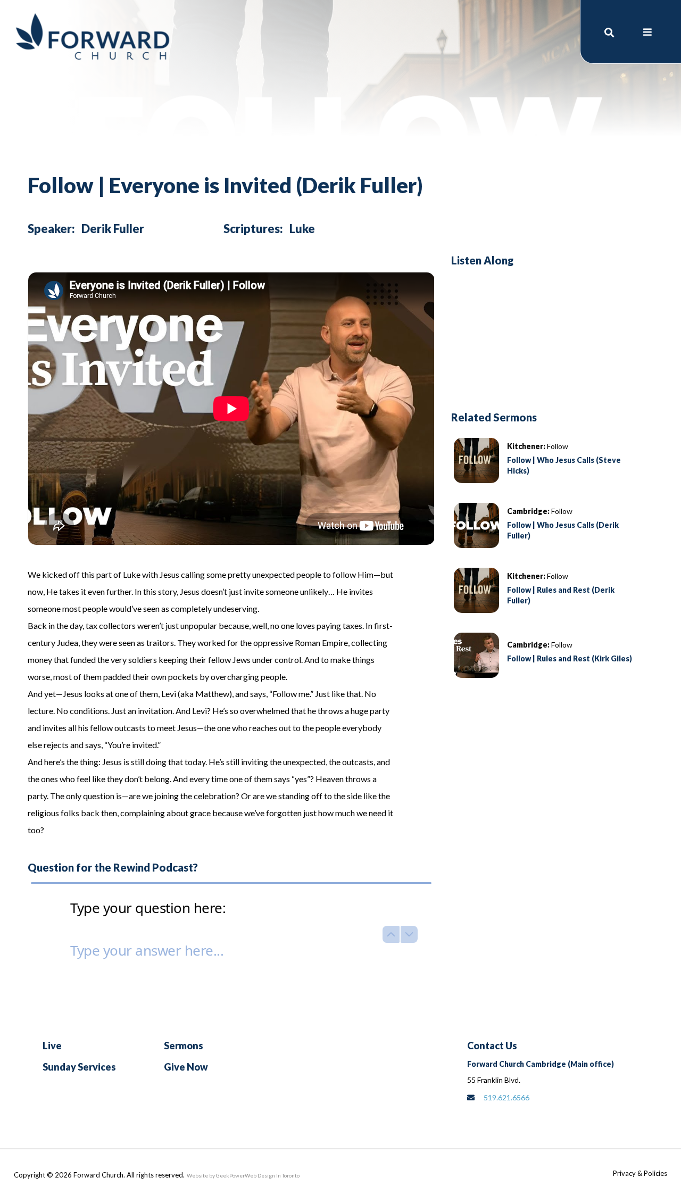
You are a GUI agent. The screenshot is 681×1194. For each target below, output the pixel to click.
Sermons (183, 1045)
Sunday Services (79, 1067)
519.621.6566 (506, 1097)
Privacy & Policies (640, 1173)
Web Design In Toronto (272, 1175)
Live (52, 1045)
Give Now (186, 1067)
